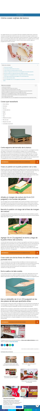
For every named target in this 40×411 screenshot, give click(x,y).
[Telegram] (13, 345)
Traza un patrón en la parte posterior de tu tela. (13, 70)
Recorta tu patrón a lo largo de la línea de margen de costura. (16, 73)
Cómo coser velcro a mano (7, 348)
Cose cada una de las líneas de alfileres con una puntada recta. (16, 76)
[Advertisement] (20, 6)
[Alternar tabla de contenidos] (35, 85)
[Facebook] (2, 345)
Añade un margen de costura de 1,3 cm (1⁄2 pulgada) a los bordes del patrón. (19, 71)
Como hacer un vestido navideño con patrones (29, 348)
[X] (7, 345)
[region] (12, 403)
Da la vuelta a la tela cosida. (9, 77)
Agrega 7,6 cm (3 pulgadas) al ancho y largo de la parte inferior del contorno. (19, 74)
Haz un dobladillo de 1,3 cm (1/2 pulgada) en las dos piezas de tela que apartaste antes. (19, 97)
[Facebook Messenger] (4, 345)
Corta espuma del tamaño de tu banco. (11, 68)
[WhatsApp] (10, 345)
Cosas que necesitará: (8, 67)
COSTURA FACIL (20, 15)
